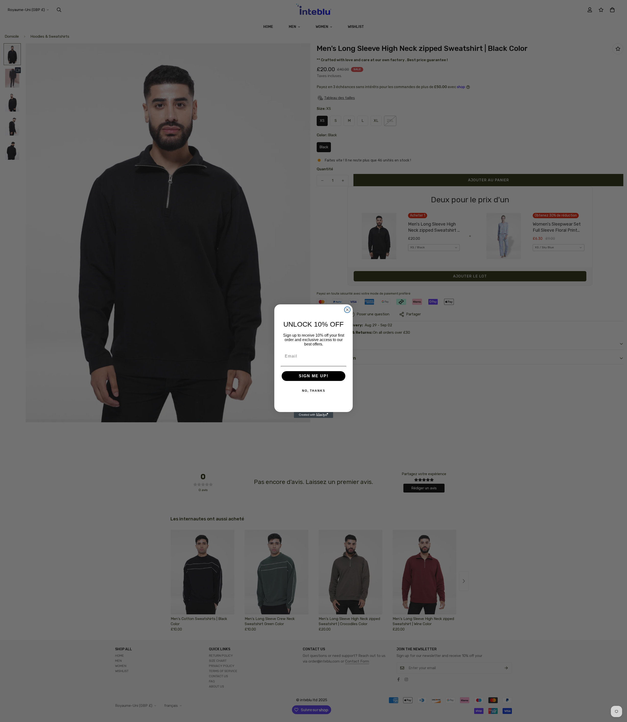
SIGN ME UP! (313, 376)
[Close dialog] (347, 310)
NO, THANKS (313, 390)
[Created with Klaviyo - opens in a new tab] (313, 415)
